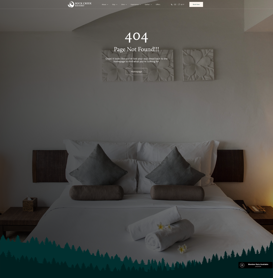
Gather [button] (147, 4)
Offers (158, 4)
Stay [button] (113, 4)
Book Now (196, 4)
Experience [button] (135, 4)
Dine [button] (123, 4)
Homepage (136, 71)
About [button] (104, 4)
